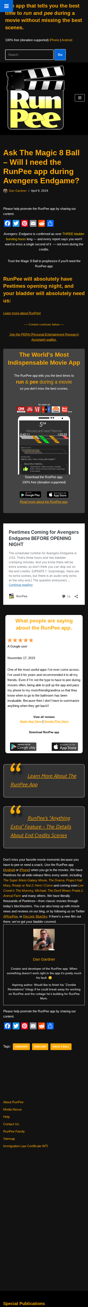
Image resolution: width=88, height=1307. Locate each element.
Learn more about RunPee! (22, 313)
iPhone (54, 40)
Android (67, 40)
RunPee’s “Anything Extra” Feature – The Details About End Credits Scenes (40, 826)
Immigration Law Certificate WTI (25, 1146)
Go (60, 54)
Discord (28, 916)
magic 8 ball (61, 1046)
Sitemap (9, 1139)
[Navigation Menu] (80, 97)
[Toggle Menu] (6, 6)
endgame (40, 1046)
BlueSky (41, 916)
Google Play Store (56, 721)
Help (6, 1117)
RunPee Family (14, 1131)
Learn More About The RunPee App (43, 780)
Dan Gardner (18, 190)
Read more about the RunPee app (43, 502)
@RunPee (10, 916)
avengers (21, 1046)
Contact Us (11, 1124)
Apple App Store (31, 721)
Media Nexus (12, 1109)
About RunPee (13, 1102)
